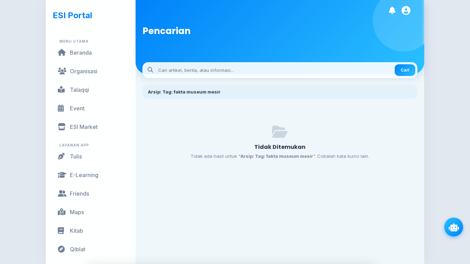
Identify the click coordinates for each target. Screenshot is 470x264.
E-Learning (84, 175)
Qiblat (77, 249)
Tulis (76, 156)
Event (77, 108)
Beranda (81, 52)
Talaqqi (79, 89)
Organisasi (83, 71)
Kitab (76, 230)
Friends (79, 193)
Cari (405, 70)
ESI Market (84, 126)
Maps (77, 212)
